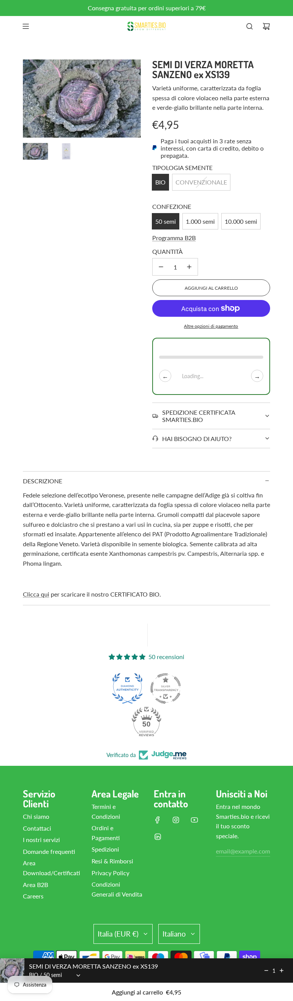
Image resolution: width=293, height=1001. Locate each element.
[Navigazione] (25, 26)
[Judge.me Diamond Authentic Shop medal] (127, 688)
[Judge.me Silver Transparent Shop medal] (165, 688)
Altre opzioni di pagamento (211, 326)
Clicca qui (36, 594)
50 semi (165, 221)
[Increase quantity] (281, 970)
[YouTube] (194, 820)
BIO (160, 182)
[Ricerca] (249, 26)
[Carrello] (266, 26)
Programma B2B (174, 237)
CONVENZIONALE (201, 182)
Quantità (167, 251)
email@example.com (243, 851)
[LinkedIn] (157, 836)
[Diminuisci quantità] (161, 266)
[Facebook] (157, 820)
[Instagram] (175, 820)
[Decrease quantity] (266, 970)
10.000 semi (241, 221)
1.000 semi (200, 221)
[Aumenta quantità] (189, 266)
